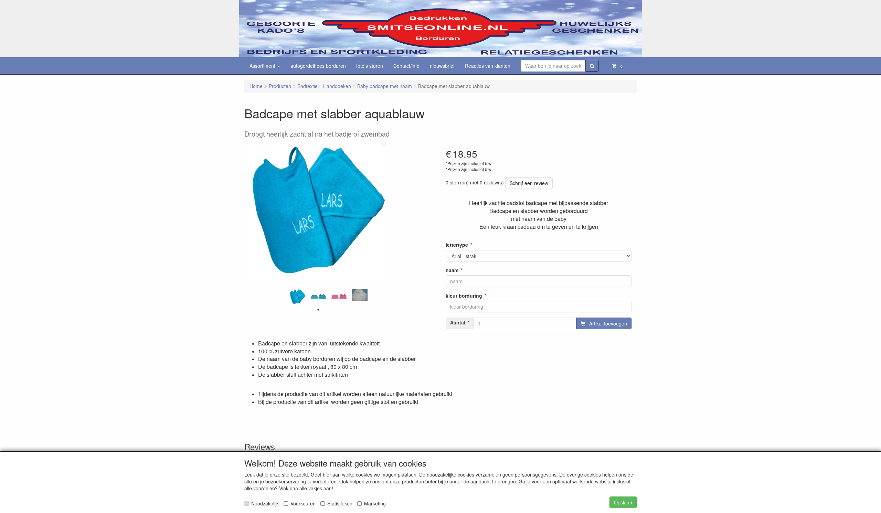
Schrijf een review (529, 183)
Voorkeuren (303, 503)
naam (452, 270)
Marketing (375, 503)
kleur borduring (464, 295)
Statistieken (339, 503)
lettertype (457, 244)
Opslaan (623, 502)
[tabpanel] (298, 296)
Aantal (457, 322)
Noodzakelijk (265, 503)
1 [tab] (318, 309)
